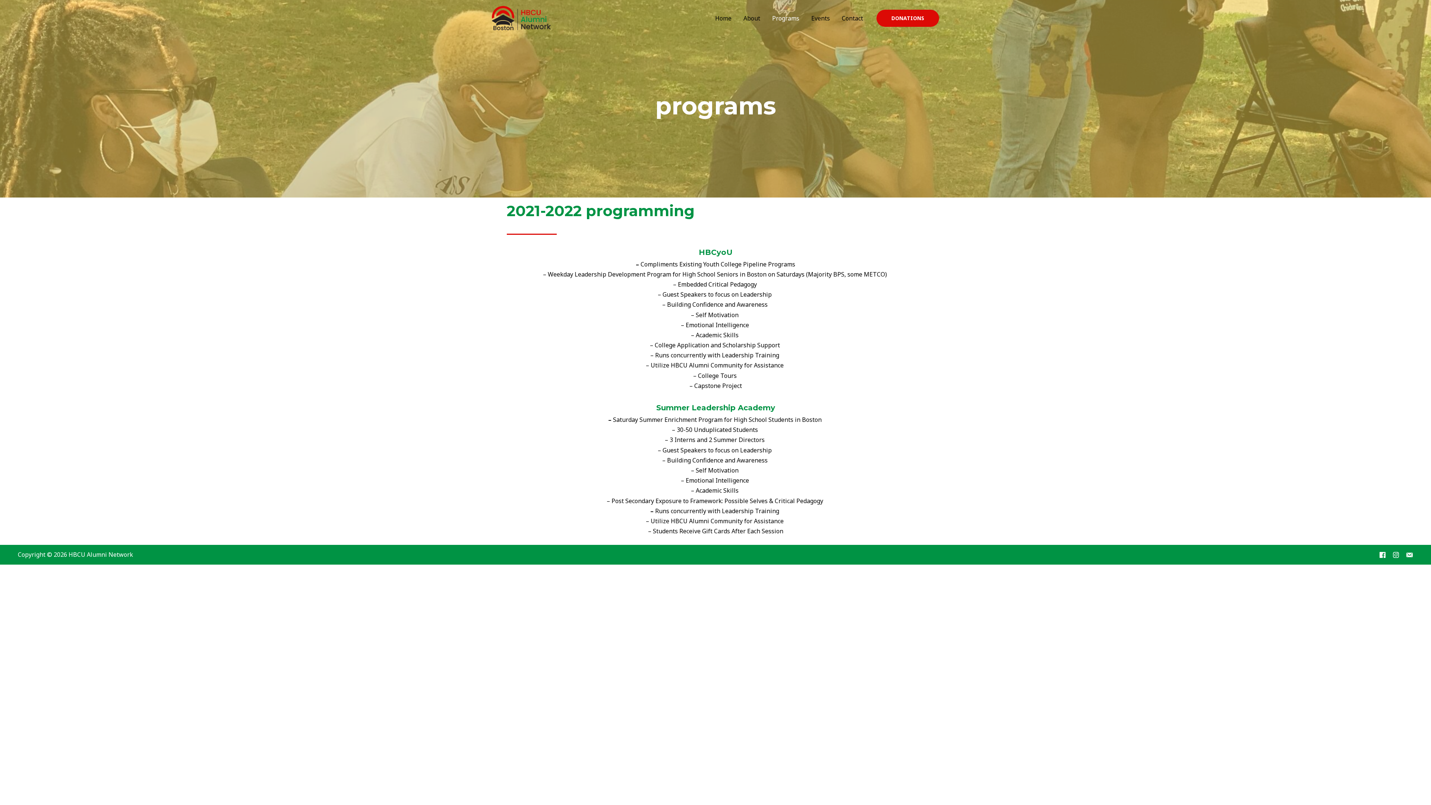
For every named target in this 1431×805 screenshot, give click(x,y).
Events (820, 18)
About (751, 18)
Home (723, 18)
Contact (852, 18)
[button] (907, 18)
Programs (785, 18)
